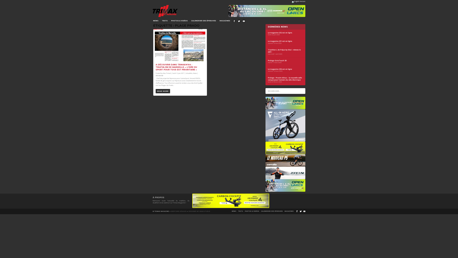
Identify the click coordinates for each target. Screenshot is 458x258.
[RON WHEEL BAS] (230, 207)
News (155, 21)
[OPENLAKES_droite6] (285, 190)
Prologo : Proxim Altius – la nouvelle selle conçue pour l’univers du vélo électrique (285, 79)
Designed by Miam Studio (199, 211)
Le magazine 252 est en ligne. (280, 33)
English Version (299, 1)
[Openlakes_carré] (285, 108)
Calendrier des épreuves (203, 21)
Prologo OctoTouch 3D (277, 60)
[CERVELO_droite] (285, 165)
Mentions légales (178, 211)
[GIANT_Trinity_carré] (285, 140)
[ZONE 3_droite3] (285, 178)
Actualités (189, 73)
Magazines (225, 21)
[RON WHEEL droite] (285, 153)
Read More (163, 91)
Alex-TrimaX (167, 73)
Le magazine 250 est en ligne (280, 69)
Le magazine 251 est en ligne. (280, 41)
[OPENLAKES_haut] (266, 11)
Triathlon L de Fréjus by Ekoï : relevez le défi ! (284, 51)
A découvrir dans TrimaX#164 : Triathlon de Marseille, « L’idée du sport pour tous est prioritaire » (176, 67)
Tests (165, 21)
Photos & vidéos (179, 21)
